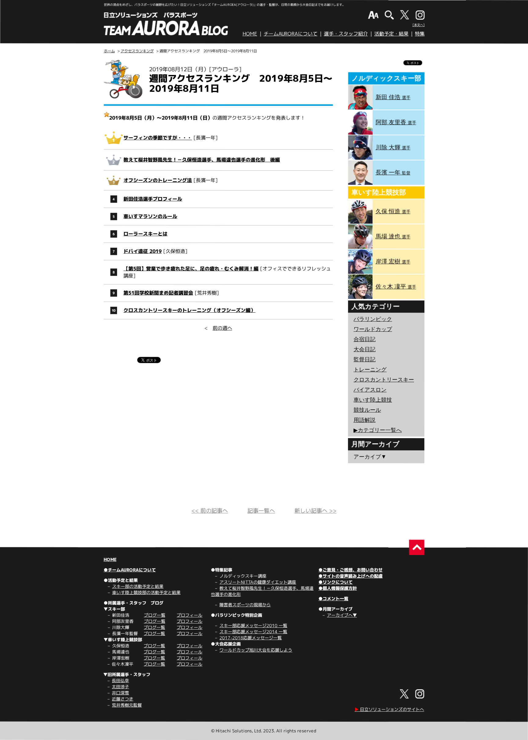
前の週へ (222, 328)
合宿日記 (365, 339)
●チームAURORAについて (130, 570)
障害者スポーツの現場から (245, 605)
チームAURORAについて (290, 33)
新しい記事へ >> (315, 511)
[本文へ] (419, 25)
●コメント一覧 (333, 598)
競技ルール (367, 410)
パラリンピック (373, 319)
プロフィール (189, 615)
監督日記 (365, 359)
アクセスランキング (137, 51)
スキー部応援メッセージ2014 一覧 (253, 631)
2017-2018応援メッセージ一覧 (250, 638)
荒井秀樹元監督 (127, 705)
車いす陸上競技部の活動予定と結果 (146, 592)
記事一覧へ (261, 511)
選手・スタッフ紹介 (346, 33)
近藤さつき (122, 699)
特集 (420, 33)
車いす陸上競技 (373, 400)
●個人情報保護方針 (337, 588)
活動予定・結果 (391, 33)
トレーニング (370, 369)
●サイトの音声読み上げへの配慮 (350, 576)
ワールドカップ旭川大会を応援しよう (255, 650)
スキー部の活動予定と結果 (137, 586)
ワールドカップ (373, 329)
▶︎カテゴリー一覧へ (378, 430)
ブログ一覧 (154, 615)
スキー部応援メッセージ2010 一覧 (253, 625)
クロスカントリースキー (384, 380)
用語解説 (365, 420)
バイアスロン (370, 390)
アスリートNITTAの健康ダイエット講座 (257, 582)
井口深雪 (120, 693)
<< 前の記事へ (210, 511)
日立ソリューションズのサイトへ (389, 709)
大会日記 (365, 349)
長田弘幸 (120, 680)
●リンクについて (335, 582)
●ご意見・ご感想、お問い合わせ (350, 570)
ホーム (109, 51)
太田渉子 (120, 687)
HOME (250, 33)
